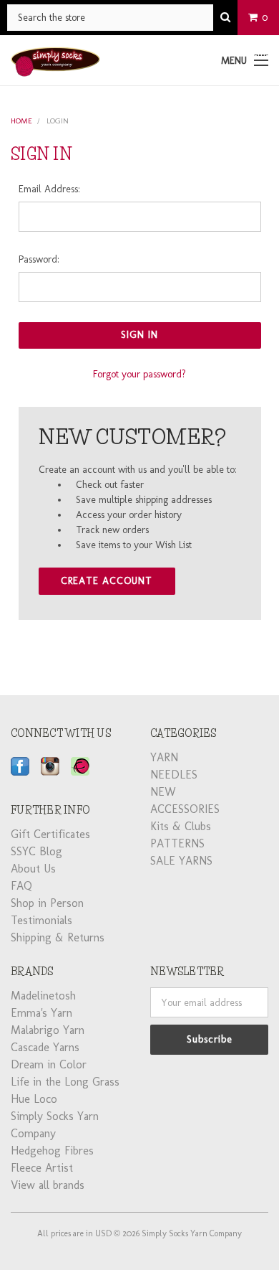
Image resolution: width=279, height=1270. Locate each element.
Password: (39, 259)
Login (57, 121)
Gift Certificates (50, 834)
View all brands (47, 1185)
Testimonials (41, 920)
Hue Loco (34, 1099)
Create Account (106, 581)
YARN (164, 757)
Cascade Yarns (45, 1047)
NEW (163, 792)
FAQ (21, 886)
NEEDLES (173, 774)
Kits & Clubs (180, 826)
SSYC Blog (36, 851)
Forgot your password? (139, 374)
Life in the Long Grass (65, 1081)
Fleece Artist (42, 1168)
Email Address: (49, 189)
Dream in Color (49, 1064)
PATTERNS (177, 843)
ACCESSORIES (185, 809)
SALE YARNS (181, 860)
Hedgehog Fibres (52, 1150)
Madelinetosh (43, 995)
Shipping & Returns (57, 937)
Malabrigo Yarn (47, 1030)
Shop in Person (47, 903)
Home (21, 121)
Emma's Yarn (41, 1013)
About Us (33, 868)
